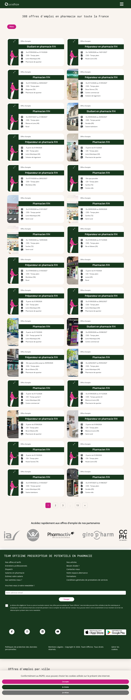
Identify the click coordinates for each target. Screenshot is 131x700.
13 (77, 505)
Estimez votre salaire (14, 576)
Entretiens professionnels (16, 566)
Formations (71, 576)
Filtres (11, 26)
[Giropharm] (94, 535)
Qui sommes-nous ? (13, 580)
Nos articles (72, 562)
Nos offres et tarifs (13, 562)
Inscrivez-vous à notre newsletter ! (20, 585)
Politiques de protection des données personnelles (21, 648)
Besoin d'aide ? (73, 566)
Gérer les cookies (115, 648)
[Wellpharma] (29, 535)
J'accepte (65, 682)
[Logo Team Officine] (12, 4)
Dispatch (9, 569)
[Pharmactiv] (57, 535)
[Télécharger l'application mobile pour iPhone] (94, 632)
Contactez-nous (73, 569)
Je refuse (65, 692)
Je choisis (65, 687)
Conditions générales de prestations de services (87, 580)
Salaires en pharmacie (14, 573)
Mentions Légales (55, 647)
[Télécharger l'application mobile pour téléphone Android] (116, 632)
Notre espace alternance (77, 573)
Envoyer (66, 599)
